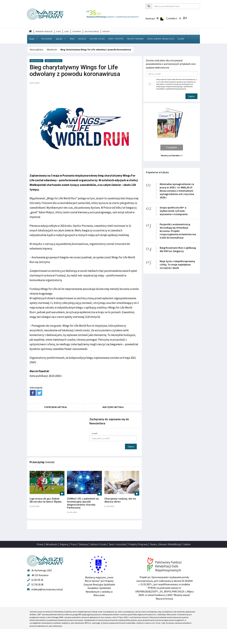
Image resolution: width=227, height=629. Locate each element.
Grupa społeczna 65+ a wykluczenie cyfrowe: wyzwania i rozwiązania (174, 211)
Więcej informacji (164, 598)
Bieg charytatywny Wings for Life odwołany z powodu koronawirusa (95, 49)
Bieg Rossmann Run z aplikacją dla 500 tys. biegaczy (178, 249)
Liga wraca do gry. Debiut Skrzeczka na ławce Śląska (45, 500)
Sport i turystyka (115, 39)
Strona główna (36, 49)
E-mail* (95, 433)
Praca (72, 39)
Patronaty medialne (44, 31)
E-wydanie (171, 147)
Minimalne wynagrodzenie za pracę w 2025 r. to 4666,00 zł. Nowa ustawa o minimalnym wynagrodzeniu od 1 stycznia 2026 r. (177, 190)
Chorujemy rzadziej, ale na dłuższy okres (120, 500)
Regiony (59, 39)
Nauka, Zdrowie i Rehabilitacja (160, 39)
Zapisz (131, 446)
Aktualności (46, 39)
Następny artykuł (113, 407)
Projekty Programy (135, 39)
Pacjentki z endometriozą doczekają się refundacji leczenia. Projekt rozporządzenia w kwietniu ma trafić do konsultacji (178, 231)
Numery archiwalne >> (172, 155)
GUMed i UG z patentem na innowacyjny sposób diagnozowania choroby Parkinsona (83, 503)
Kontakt (106, 31)
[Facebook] (33, 393)
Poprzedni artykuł (55, 407)
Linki (66, 31)
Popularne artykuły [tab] (157, 172)
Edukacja (82, 39)
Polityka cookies (92, 31)
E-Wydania (76, 31)
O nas (58, 31)
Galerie (181, 39)
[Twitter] (39, 393)
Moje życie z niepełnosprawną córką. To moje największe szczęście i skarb (177, 264)
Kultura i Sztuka (97, 39)
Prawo (31, 39)
